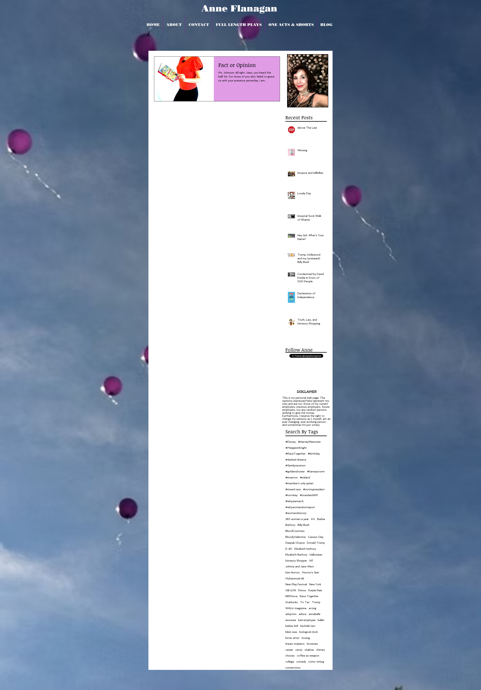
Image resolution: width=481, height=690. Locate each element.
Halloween (316, 554)
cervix (298, 649)
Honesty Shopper (296, 560)
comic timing (316, 661)
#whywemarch (294, 501)
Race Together (309, 596)
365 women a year (297, 519)
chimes (320, 649)
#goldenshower (295, 471)
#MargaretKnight (296, 447)
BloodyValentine (295, 536)
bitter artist (292, 637)
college (289, 661)
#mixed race (293, 489)
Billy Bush (303, 524)
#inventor (291, 477)
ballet (321, 620)
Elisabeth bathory (305, 548)
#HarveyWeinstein (309, 441)
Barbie (321, 519)
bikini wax (291, 631)
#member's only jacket (299, 483)
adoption (290, 614)
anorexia (290, 620)
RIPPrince (291, 596)
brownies (312, 643)
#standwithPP (309, 495)
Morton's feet (310, 572)
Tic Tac (305, 602)
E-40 (288, 548)
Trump (316, 602)
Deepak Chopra (295, 542)
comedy (301, 661)
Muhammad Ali (294, 578)
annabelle (314, 614)
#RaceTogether (295, 453)
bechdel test (307, 625)
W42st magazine (295, 608)
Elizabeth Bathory (296, 554)
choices (290, 655)
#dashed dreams (295, 459)
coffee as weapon (308, 655)
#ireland (305, 477)
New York (315, 584)
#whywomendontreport (300, 507)
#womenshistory (295, 513)
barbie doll (291, 625)
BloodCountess (295, 530)
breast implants (295, 643)
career (289, 649)
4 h (313, 519)
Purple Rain (315, 590)
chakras (309, 649)
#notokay (291, 495)
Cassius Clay (315, 536)
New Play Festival (296, 584)
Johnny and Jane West (299, 566)
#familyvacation (295, 465)
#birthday (314, 453)
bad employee (306, 620)
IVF (311, 560)
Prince (302, 590)
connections (292, 667)
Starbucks (291, 602)
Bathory (290, 524)
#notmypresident (314, 489)
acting (312, 608)
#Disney (290, 441)
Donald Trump (316, 542)
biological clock (308, 631)
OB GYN (290, 590)
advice (302, 614)
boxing (306, 637)
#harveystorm (316, 471)
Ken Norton (292, 572)
